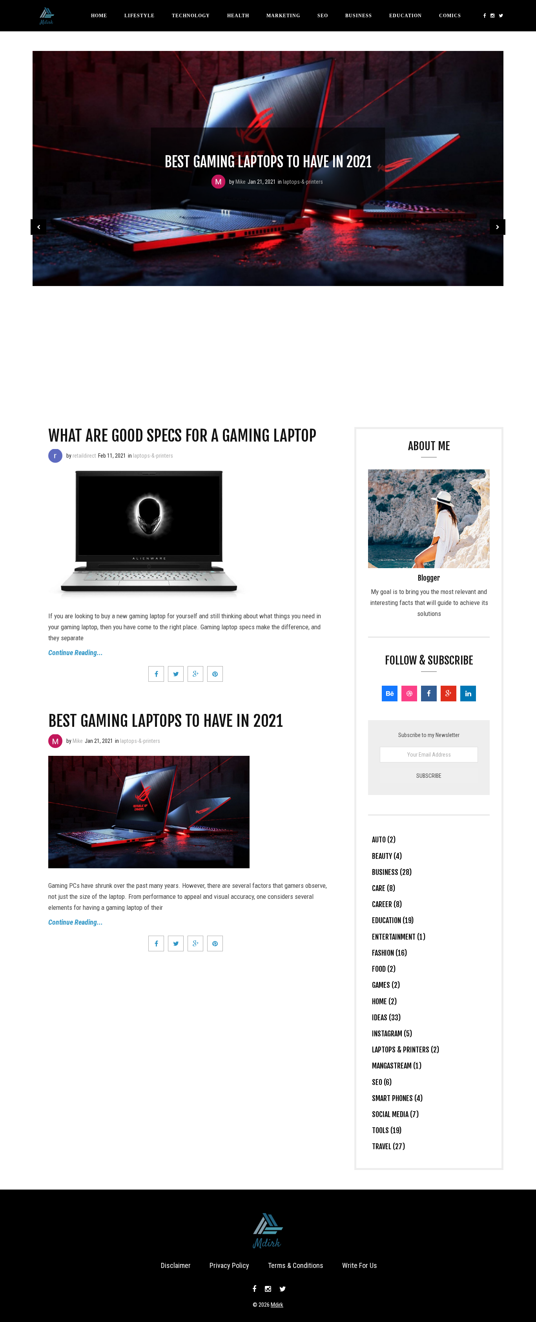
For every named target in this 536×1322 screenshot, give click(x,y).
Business (358, 15)
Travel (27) (388, 1146)
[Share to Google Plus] (195, 674)
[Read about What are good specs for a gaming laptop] (55, 456)
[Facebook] (485, 15)
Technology (191, 15)
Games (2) (386, 985)
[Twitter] (500, 15)
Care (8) (383, 888)
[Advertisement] (268, 345)
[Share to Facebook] (156, 674)
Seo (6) (382, 1082)
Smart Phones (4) (397, 1098)
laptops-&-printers (303, 182)
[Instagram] (493, 15)
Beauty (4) (387, 856)
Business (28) (392, 872)
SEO (322, 15)
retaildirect (84, 456)
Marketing (283, 15)
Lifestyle (139, 15)
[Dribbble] (409, 693)
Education (405, 15)
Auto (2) (384, 839)
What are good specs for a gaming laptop (182, 435)
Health (238, 15)
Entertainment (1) (398, 937)
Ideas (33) (386, 1017)
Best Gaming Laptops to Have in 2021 (268, 162)
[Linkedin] (468, 693)
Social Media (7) (395, 1114)
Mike (240, 182)
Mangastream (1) (396, 1065)
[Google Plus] (448, 693)
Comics (450, 15)
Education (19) (393, 920)
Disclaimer (176, 1265)
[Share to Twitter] (176, 674)
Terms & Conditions (295, 1265)
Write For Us (359, 1265)
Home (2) (384, 1001)
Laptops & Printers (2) (405, 1049)
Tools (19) (386, 1130)
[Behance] (389, 693)
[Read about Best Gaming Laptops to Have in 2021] (218, 182)
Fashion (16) (389, 953)
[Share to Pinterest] (215, 674)
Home (99, 15)
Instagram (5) (392, 1033)
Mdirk (277, 1304)
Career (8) (387, 904)
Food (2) (384, 969)
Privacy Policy (229, 1265)
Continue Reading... (75, 652)
